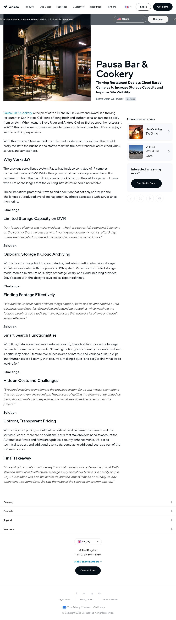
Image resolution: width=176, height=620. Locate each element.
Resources (95, 6)
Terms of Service (110, 599)
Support (7, 520)
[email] (159, 198)
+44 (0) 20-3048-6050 (88, 554)
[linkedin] (150, 198)
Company (8, 502)
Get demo (162, 6)
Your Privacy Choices (78, 607)
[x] (140, 198)
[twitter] (84, 593)
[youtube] (99, 593)
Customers (79, 6)
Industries (62, 6)
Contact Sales (88, 570)
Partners (111, 6)
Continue (158, 19)
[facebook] (131, 198)
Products (29, 6)
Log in (143, 6)
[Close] (175, 19)
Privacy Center (86, 599)
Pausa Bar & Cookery (17, 113)
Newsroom (9, 529)
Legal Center (64, 599)
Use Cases (45, 6)
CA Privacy (99, 607)
